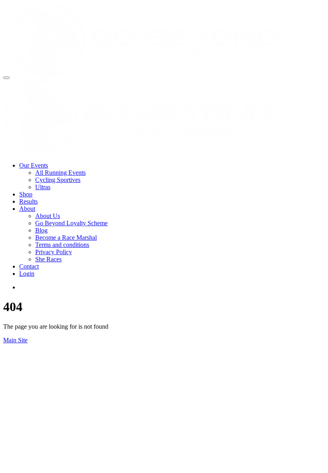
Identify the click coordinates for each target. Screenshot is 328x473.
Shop (25, 194)
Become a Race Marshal (66, 237)
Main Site (15, 340)
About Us (47, 215)
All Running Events (60, 172)
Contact (29, 266)
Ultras (42, 187)
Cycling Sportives (57, 179)
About (27, 208)
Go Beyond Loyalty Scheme (71, 223)
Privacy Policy (53, 252)
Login (26, 273)
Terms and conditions (62, 244)
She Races (48, 259)
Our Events (33, 165)
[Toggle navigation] (6, 78)
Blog (41, 230)
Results (28, 201)
